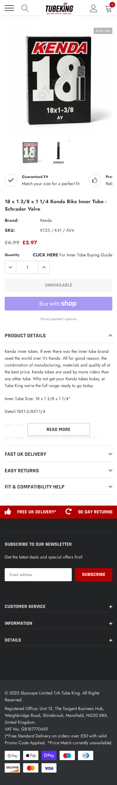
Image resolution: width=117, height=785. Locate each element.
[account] (93, 8)
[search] (25, 8)
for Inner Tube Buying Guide (72, 255)
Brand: (12, 220)
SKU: (10, 230)
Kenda (46, 220)
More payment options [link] (58, 318)
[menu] (9, 8)
